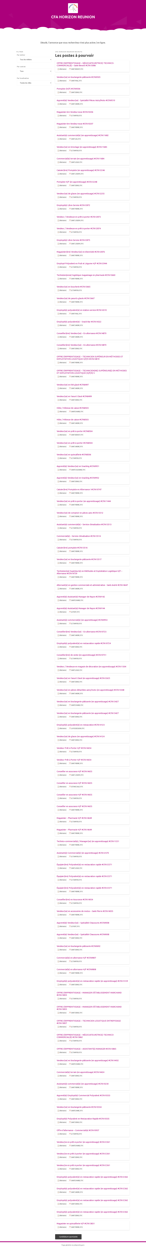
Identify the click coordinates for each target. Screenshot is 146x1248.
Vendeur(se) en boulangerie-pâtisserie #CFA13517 (79, 559)
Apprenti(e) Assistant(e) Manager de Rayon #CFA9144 (81, 608)
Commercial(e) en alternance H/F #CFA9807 (76, 958)
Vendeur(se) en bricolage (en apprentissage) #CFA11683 (82, 147)
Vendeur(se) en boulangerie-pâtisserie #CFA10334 (79, 1107)
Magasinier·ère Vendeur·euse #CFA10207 (75, 124)
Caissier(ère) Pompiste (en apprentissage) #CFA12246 (81, 170)
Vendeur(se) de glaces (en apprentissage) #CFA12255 (80, 193)
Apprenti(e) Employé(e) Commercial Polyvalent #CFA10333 (83, 1095)
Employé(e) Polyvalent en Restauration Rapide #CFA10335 (83, 1119)
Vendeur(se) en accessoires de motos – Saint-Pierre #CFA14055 (85, 911)
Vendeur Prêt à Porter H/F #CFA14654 (74, 748)
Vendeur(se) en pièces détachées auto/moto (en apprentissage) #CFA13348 (90, 690)
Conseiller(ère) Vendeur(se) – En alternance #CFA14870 (81, 333)
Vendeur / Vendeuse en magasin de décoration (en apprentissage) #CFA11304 (91, 666)
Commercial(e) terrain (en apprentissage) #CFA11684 (80, 158)
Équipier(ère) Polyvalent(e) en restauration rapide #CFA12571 (84, 864)
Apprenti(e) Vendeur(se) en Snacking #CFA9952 (78, 478)
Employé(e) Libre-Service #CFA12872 (73, 205)
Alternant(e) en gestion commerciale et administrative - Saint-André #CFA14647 (92, 585)
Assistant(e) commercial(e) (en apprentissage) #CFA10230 (83, 1084)
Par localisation (23, 78)
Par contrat (21, 66)
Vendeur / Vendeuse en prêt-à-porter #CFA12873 (79, 217)
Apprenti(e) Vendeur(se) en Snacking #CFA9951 (78, 466)
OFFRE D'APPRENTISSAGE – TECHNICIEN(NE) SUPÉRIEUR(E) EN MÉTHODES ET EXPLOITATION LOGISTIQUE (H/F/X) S (92, 371)
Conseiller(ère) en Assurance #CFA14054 (75, 899)
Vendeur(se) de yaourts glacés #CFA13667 (76, 298)
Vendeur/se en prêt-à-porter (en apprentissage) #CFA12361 (83, 1142)
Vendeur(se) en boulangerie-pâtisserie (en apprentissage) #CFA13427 (88, 701)
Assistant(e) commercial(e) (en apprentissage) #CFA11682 (83, 135)
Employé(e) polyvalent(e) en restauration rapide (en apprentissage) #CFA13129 (92, 981)
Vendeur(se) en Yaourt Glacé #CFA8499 (74, 396)
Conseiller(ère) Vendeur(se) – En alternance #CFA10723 (81, 632)
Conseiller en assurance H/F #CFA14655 (74, 771)
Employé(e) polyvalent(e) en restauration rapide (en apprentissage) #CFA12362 (92, 1177)
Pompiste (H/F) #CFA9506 (68, 89)
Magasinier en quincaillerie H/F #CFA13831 (76, 1223)
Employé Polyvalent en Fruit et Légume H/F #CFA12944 (82, 263)
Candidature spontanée (68, 1237)
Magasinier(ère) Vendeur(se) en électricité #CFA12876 (81, 252)
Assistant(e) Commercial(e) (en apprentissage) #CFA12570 (83, 853)
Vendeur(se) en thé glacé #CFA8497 (73, 385)
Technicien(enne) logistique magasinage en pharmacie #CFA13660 (86, 275)
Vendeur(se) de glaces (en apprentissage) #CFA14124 (80, 736)
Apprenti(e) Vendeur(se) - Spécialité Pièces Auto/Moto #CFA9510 (86, 100)
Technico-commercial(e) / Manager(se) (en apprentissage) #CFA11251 (88, 841)
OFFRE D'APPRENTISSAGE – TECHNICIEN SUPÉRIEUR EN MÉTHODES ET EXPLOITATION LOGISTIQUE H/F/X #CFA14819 (90, 357)
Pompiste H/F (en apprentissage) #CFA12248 (77, 182)
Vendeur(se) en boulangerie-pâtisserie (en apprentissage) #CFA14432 (88, 1060)
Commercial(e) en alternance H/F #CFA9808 (76, 969)
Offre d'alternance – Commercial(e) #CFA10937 (78, 1130)
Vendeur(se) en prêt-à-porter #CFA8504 (74, 431)
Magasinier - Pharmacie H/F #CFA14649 (74, 818)
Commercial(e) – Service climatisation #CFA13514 (79, 536)
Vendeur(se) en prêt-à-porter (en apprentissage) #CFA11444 (84, 501)
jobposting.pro (79, 1245)
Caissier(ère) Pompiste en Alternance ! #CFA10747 (79, 489)
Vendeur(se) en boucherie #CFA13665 (73, 287)
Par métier (21, 55)
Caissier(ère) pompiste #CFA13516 (72, 548)
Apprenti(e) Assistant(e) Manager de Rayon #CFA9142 (81, 597)
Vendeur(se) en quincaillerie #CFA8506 (74, 454)
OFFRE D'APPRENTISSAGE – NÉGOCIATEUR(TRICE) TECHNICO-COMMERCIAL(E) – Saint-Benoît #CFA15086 (85, 64)
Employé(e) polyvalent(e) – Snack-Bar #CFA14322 (79, 322)
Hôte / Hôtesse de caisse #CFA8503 (73, 408)
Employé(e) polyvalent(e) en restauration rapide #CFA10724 (84, 643)
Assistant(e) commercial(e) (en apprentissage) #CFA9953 (82, 620)
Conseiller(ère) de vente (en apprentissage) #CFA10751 (81, 655)
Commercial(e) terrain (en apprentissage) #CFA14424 (80, 1072)
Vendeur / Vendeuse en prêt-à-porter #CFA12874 (79, 228)
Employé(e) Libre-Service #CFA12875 (73, 240)
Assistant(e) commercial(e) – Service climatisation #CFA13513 (84, 524)
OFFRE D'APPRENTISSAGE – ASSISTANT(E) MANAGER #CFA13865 (86, 1049)
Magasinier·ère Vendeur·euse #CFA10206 (75, 112)
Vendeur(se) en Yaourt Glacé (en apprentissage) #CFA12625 (83, 678)
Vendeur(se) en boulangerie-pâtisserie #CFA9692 (78, 946)
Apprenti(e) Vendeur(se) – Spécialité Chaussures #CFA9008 (83, 923)
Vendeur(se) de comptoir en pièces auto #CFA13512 (80, 513)
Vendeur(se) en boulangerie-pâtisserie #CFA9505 (78, 77)
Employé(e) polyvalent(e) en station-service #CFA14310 (82, 310)
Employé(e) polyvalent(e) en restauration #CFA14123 (81, 725)
